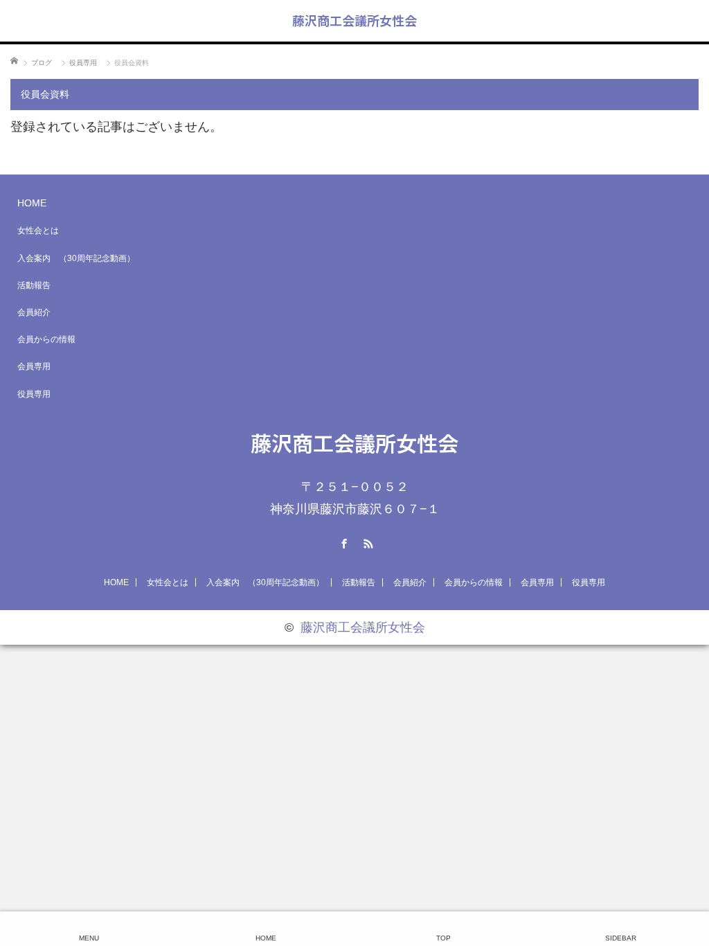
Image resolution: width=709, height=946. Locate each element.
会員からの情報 (46, 339)
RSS (367, 541)
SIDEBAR (620, 938)
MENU (89, 938)
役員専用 (34, 394)
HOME (31, 202)
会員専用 (34, 366)
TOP (443, 938)
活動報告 (34, 285)
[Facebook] (342, 541)
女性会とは (38, 230)
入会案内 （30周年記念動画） (76, 258)
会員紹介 (34, 312)
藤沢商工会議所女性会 (354, 20)
